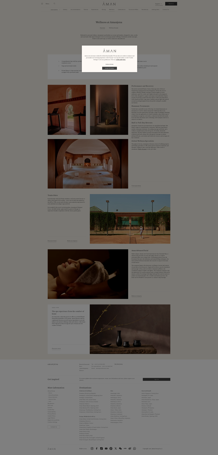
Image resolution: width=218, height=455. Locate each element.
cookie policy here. (121, 59)
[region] (109, 59)
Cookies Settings (110, 64)
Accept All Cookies (109, 68)
